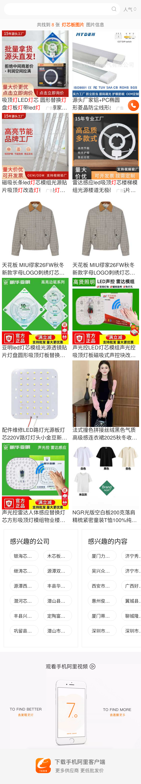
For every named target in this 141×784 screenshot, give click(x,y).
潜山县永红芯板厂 (65, 600)
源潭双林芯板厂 (63, 570)
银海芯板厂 (25, 556)
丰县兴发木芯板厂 (32, 615)
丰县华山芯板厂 (63, 585)
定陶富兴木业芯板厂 (67, 615)
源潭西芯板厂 (27, 585)
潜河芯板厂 (25, 600)
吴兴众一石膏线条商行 (114, 570)
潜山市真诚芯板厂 (65, 630)
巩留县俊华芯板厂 (32, 630)
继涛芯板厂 (25, 570)
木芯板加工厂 (60, 556)
